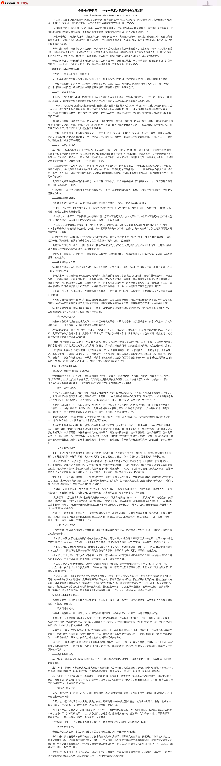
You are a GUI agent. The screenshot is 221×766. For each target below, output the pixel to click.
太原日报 (93, 15)
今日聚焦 (22, 3)
